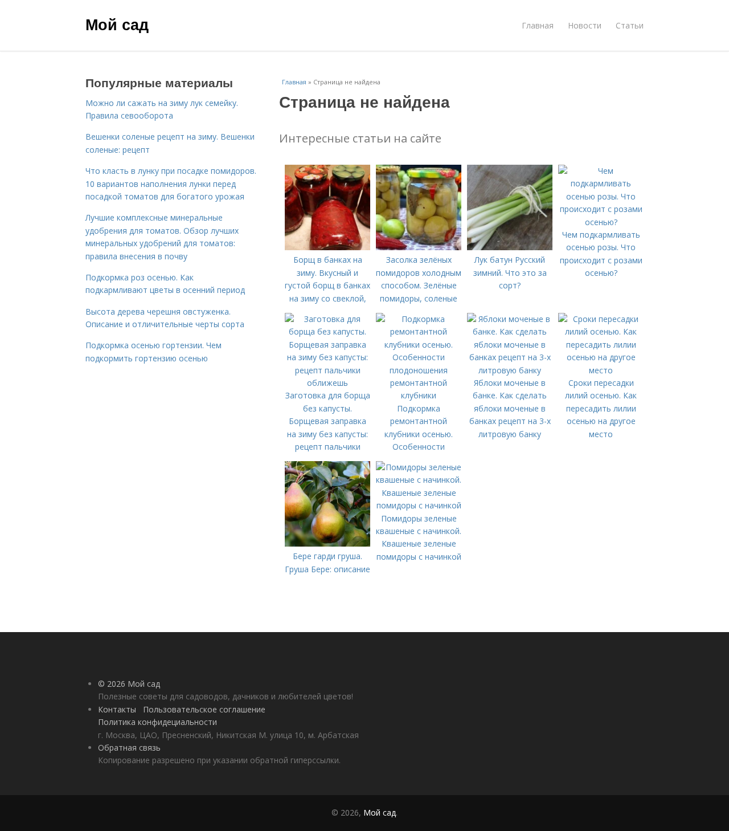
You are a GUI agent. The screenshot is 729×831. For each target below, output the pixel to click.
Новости (584, 25)
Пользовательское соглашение (204, 709)
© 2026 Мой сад (129, 683)
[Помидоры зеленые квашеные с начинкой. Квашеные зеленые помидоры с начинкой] (418, 505)
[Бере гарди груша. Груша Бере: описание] (327, 543)
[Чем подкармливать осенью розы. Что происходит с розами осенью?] (601, 222)
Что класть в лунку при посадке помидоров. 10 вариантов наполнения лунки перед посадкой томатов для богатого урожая (170, 183)
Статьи (630, 25)
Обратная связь (129, 747)
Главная (538, 25)
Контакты (117, 709)
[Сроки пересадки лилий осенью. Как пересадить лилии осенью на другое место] (601, 370)
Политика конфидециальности (157, 721)
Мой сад (117, 24)
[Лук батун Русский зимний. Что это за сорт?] (509, 247)
